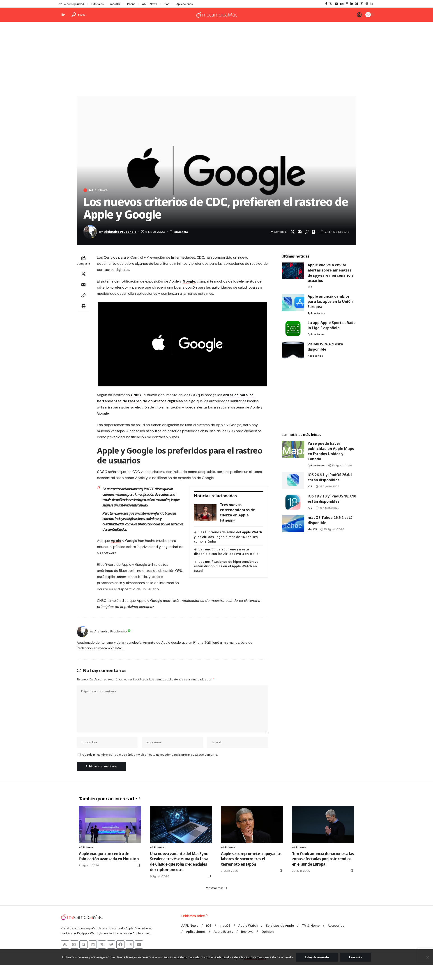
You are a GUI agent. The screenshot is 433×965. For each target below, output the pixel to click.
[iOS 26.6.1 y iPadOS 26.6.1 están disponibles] (293, 480)
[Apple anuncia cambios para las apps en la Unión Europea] (293, 302)
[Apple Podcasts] (366, 3)
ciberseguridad (74, 4)
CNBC (136, 394)
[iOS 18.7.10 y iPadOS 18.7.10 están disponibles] (293, 502)
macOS (115, 4)
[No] (427, 957)
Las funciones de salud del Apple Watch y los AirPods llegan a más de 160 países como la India (228, 536)
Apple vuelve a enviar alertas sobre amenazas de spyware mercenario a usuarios (331, 272)
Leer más (355, 957)
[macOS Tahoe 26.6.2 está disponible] (293, 523)
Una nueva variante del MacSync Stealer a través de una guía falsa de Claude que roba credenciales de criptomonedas (179, 861)
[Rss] (371, 3)
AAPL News (149, 4)
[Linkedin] (93, 944)
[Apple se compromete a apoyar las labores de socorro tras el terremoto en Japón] (252, 824)
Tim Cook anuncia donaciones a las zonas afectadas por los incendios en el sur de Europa (323, 859)
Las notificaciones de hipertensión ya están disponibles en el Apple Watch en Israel (226, 566)
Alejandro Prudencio (120, 232)
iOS (310, 287)
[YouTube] (336, 3)
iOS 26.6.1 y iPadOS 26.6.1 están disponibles (330, 477)
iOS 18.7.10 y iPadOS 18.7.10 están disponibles (332, 499)
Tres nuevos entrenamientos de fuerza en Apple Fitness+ (237, 512)
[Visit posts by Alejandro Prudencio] (82, 631)
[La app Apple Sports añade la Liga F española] (293, 328)
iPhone (131, 4)
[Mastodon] (111, 944)
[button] (79, 14)
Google (189, 281)
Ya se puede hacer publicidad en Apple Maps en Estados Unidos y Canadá (331, 451)
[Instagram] (347, 3)
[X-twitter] (102, 944)
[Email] (299, 231)
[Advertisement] (216, 59)
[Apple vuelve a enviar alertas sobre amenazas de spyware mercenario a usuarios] (293, 270)
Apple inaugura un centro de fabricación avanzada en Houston (109, 856)
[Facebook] (326, 3)
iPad (167, 4)
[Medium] (356, 3)
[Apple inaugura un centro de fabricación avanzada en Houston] (110, 824)
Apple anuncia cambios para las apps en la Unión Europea (330, 301)
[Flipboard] (361, 3)
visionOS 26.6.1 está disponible (325, 347)
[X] (331, 3)
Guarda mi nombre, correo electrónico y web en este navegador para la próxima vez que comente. (150, 755)
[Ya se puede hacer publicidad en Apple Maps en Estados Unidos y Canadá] (293, 449)
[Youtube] (139, 944)
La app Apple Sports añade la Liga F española (332, 325)
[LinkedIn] (351, 3)
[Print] (313, 231)
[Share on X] (292, 231)
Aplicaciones (184, 4)
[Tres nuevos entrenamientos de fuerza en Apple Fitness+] (205, 512)
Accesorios (315, 356)
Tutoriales (97, 4)
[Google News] (342, 3)
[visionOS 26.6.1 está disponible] (293, 350)
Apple (116, 540)
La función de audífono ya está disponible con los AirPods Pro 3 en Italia (226, 551)
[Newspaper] (74, 944)
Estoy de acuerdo (317, 957)
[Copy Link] (306, 231)
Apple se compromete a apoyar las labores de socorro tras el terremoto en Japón (251, 859)
